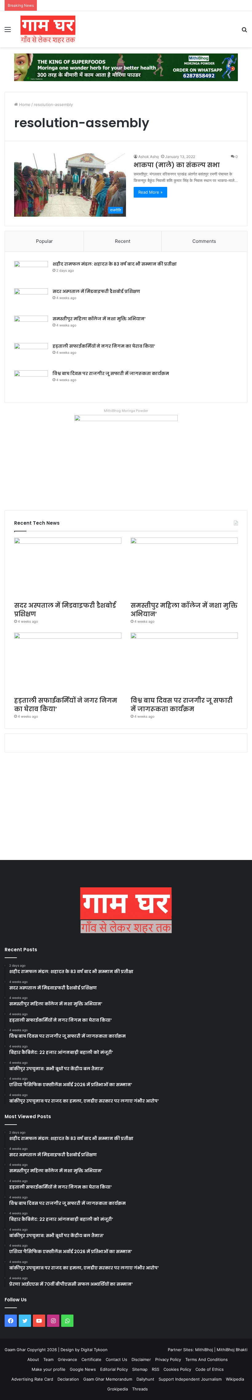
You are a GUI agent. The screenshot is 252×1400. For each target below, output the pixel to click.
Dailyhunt (145, 1379)
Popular (44, 241)
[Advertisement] (126, 808)
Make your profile (48, 1369)
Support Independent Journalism (190, 1379)
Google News (83, 1369)
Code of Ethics (209, 1369)
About (33, 1359)
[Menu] (8, 31)
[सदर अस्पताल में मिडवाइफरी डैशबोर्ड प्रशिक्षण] (31, 299)
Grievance (67, 1359)
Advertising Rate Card (32, 1379)
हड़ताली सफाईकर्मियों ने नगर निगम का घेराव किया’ (104, 346)
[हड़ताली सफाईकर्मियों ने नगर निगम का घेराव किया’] (31, 354)
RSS (155, 1369)
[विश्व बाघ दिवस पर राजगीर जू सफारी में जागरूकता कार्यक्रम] (31, 381)
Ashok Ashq (148, 156)
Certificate (91, 1359)
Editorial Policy (114, 1369)
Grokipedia (117, 1388)
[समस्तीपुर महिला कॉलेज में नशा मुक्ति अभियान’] (31, 327)
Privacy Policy (168, 1359)
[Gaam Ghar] (48, 29)
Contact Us (116, 1359)
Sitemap (140, 1369)
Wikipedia (235, 1379)
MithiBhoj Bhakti (232, 1349)
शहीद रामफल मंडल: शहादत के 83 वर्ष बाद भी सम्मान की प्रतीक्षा (115, 264)
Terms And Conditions (206, 1359)
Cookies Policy (177, 1369)
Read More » (150, 192)
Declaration (68, 1379)
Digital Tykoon (94, 1349)
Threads (140, 1388)
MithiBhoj (204, 1349)
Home (24, 104)
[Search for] (244, 31)
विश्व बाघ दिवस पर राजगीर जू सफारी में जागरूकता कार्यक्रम (111, 373)
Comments (204, 241)
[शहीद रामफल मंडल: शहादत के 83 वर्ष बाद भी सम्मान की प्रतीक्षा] (31, 272)
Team (48, 1359)
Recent (122, 241)
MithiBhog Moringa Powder (126, 410)
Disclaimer (141, 1359)
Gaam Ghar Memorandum (107, 1379)
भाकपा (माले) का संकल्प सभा (177, 165)
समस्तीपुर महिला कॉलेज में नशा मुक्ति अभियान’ (99, 319)
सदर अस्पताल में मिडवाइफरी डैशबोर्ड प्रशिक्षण (96, 291)
